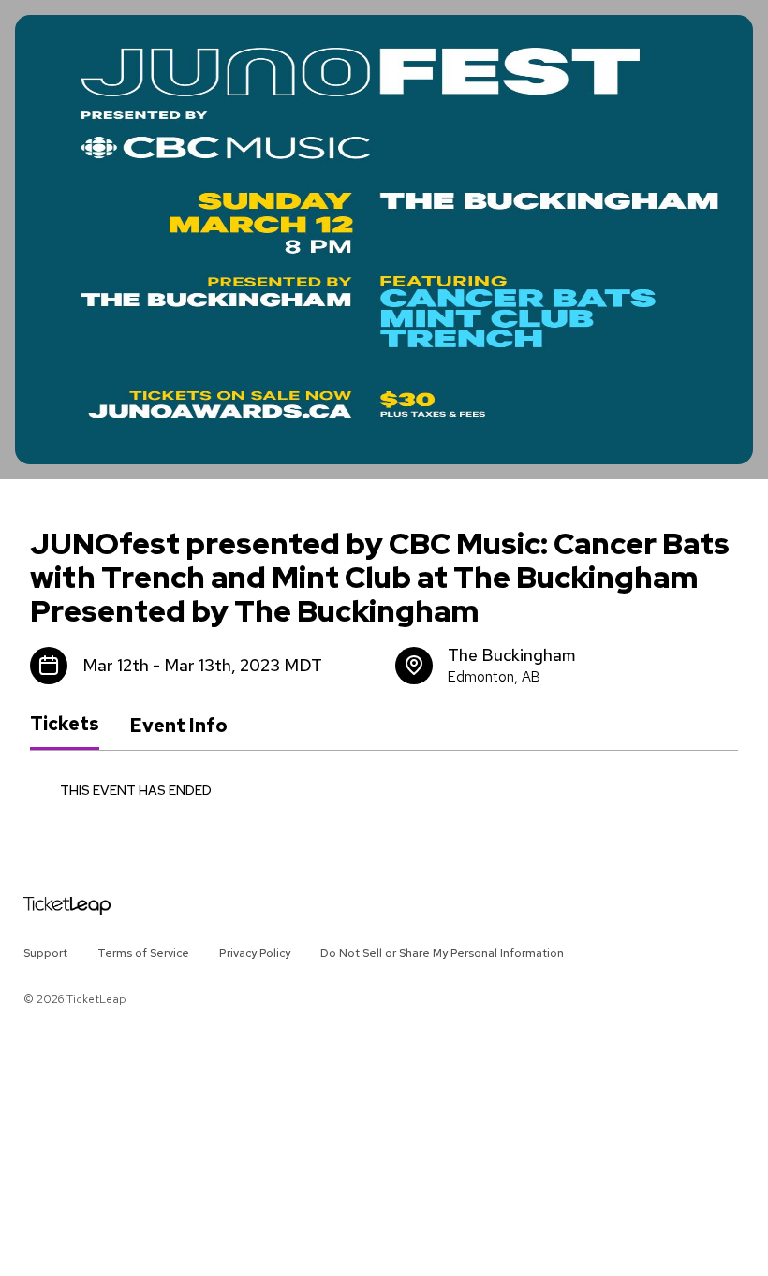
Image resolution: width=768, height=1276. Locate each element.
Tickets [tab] (64, 724)
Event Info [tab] (178, 725)
